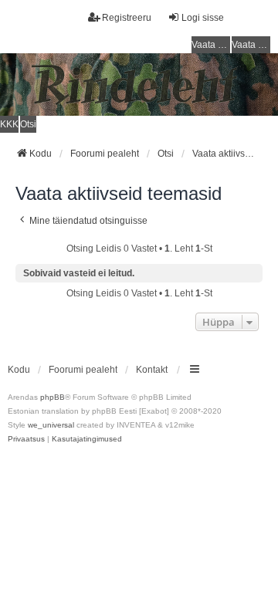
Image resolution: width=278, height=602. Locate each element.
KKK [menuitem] (9, 124)
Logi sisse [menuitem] (202, 17)
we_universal (51, 425)
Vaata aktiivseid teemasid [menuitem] (251, 44)
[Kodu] (139, 84)
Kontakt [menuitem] (152, 369)
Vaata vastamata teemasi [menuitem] (211, 44)
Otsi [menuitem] (28, 124)
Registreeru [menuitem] (126, 17)
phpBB (52, 397)
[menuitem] (26, 439)
